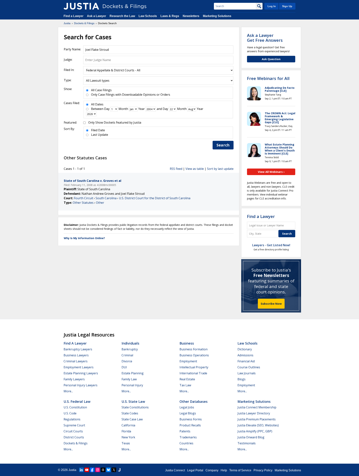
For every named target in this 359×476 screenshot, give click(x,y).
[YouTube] (87, 470)
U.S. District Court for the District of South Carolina (154, 198)
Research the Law (122, 16)
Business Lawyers (76, 355)
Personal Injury (132, 385)
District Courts (74, 437)
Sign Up (287, 6)
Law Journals (246, 373)
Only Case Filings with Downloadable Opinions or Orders (130, 95)
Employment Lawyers (78, 367)
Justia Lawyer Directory (253, 413)
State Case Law (132, 419)
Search (223, 145)
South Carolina (106, 198)
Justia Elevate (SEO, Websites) (258, 425)
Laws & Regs (169, 16)
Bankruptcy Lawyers (78, 349)
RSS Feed (176, 169)
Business (187, 343)
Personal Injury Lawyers (80, 385)
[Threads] (103, 470)
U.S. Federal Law (77, 401)
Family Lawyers (74, 379)
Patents (185, 431)
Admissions (245, 355)
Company (211, 470)
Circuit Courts (73, 431)
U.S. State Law (133, 401)
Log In (272, 6)
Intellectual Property (194, 367)
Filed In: (69, 70)
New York (128, 437)
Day (107, 109)
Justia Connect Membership (256, 407)
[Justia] (81, 6)
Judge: (68, 59)
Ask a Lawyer (97, 16)
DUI (124, 367)
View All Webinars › (271, 172)
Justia (72, 470)
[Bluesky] (108, 470)
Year (141, 109)
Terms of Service (240, 470)
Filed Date (98, 130)
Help (224, 470)
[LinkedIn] (81, 470)
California (128, 425)
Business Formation (194, 349)
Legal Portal (195, 470)
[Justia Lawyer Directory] (119, 470)
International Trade (193, 373)
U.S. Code (70, 413)
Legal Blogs (188, 413)
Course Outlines (248, 367)
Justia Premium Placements (256, 419)
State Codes (130, 413)
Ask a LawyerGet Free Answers (265, 37)
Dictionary (244, 349)
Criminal (127, 355)
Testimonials (246, 443)
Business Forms (191, 419)
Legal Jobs (187, 407)
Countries (186, 443)
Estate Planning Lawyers (81, 373)
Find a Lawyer (73, 16)
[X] (114, 470)
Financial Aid (246, 361)
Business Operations (194, 355)
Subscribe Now (271, 303)
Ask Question (271, 59)
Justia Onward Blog (250, 437)
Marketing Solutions (217, 16)
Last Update (99, 135)
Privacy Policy (263, 470)
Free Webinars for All (268, 78)
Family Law (129, 379)
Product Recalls (190, 425)
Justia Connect (175, 470)
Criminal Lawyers (76, 361)
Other (100, 203)
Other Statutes (83, 203)
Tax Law (185, 385)
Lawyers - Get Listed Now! (271, 245)
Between (97, 109)
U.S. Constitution (75, 407)
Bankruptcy (130, 349)
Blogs (241, 379)
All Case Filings (101, 90)
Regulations (72, 419)
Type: (67, 80)
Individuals (130, 343)
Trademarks (188, 437)
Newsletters (191, 16)
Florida (126, 431)
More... (68, 391)
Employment (188, 361)
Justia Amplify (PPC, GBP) (254, 431)
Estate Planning (133, 373)
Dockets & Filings (76, 443)
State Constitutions (135, 407)
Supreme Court (74, 425)
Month (123, 109)
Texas (126, 443)
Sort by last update (220, 169)
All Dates (97, 104)
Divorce (127, 361)
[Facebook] (92, 470)
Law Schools (148, 16)
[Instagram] (97, 470)
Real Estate (187, 379)
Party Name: (72, 49)
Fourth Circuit (83, 198)
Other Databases (194, 401)
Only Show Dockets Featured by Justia (114, 122)
